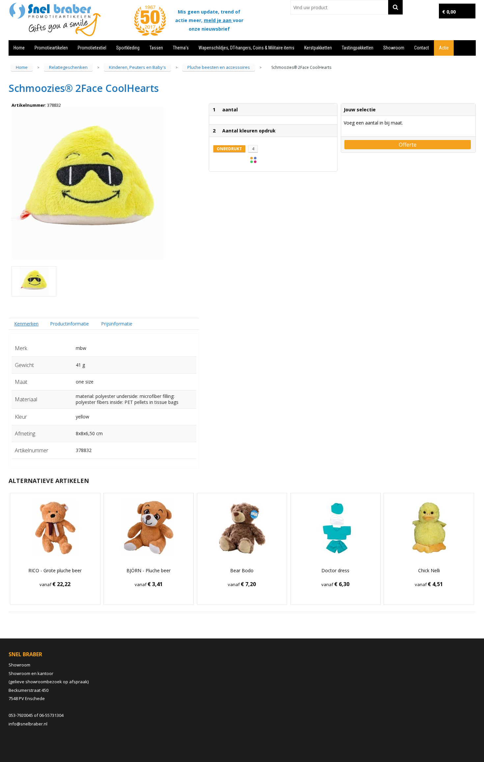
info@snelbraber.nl (28, 724)
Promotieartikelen (51, 47)
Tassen (156, 47)
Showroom (393, 47)
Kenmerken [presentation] (26, 324)
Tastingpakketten (357, 47)
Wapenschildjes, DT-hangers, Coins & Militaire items (246, 47)
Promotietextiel (92, 47)
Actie (444, 47)
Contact (421, 47)
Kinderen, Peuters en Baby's (137, 67)
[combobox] (339, 7)
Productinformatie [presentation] (69, 324)
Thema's (181, 47)
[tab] (26, 323)
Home (19, 47)
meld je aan (218, 20)
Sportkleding (128, 47)
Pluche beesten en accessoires (218, 67)
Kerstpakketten (318, 47)
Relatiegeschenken (68, 67)
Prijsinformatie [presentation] (116, 324)
